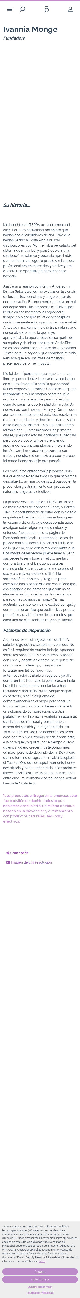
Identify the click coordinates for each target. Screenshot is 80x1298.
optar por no (40, 1279)
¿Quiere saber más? (40, 1286)
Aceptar (40, 1271)
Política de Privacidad (40, 1292)
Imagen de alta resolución (31, 862)
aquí (42, 1261)
